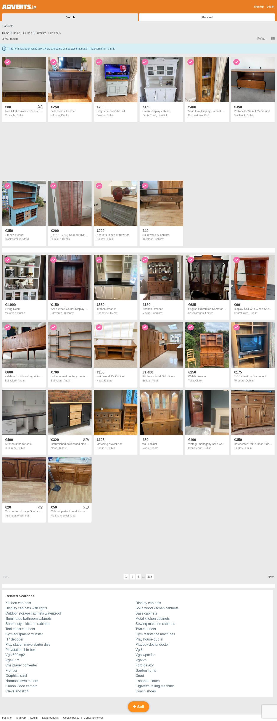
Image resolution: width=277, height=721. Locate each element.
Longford (157, 313)
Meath (114, 313)
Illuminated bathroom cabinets (28, 618)
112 (150, 576)
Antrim (21, 380)
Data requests (50, 717)
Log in (34, 717)
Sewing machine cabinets (155, 624)
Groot (139, 676)
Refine (261, 38)
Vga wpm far (145, 655)
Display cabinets (148, 603)
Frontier (11, 670)
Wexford (24, 239)
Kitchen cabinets (18, 603)
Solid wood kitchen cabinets (157, 608)
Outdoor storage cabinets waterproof (33, 613)
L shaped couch (147, 681)
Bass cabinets (146, 613)
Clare (198, 380)
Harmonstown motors (21, 681)
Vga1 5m (12, 660)
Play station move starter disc (27, 644)
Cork (207, 115)
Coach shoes (145, 691)
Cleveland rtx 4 (17, 691)
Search (70, 17)
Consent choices (93, 717)
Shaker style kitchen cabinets (27, 624)
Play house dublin (149, 639)
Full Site (7, 717)
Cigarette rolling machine (154, 686)
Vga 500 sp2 (15, 655)
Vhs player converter (21, 665)
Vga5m (141, 660)
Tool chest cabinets (20, 629)
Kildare (108, 380)
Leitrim (209, 313)
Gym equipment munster (24, 634)
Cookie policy (71, 717)
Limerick (162, 115)
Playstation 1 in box (20, 650)
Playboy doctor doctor (152, 644)
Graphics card (16, 676)
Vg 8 (139, 650)
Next (271, 577)
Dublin (20, 115)
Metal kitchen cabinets (152, 618)
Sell (140, 707)
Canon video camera (21, 686)
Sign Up (259, 6)
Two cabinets (145, 629)
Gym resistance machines (155, 634)
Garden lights (145, 670)
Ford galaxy (144, 665)
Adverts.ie (19, 7)
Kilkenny (68, 313)
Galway (159, 239)
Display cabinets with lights (26, 608)
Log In (270, 6)
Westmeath (23, 515)
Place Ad (207, 17)
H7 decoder (14, 639)
